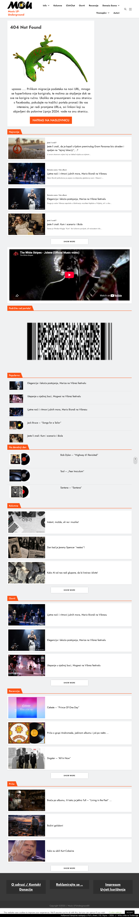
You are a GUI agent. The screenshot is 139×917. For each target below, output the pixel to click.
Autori (116, 12)
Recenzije (93, 5)
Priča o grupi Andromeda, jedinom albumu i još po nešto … (78, 733)
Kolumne (57, 5)
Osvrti (82, 5)
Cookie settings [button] (115, 912)
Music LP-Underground (16, 13)
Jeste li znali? (51, 142)
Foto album (63, 170)
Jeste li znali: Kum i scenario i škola (65, 224)
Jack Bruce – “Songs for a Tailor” (44, 422)
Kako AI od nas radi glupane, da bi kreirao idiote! (72, 572)
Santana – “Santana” (71, 487)
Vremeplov (101, 12)
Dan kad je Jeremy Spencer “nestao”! (66, 547)
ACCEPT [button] (130, 912)
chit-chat (70, 5)
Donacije (26, 889)
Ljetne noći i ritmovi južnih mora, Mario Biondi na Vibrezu (77, 173)
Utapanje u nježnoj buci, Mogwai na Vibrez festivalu (54, 396)
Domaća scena (109, 5)
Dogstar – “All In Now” (59, 758)
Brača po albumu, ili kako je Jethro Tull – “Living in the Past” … (79, 800)
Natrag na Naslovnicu (51, 120)
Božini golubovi (55, 825)
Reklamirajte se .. (69, 884)
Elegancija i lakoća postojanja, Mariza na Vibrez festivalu (76, 199)
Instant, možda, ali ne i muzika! (63, 522)
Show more (69, 241)
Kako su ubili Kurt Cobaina (60, 851)
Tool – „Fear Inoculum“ (72, 471)
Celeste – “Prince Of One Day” (63, 707)
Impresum (113, 884)
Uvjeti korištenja (112, 889)
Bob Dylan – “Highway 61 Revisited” (79, 455)
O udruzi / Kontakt (26, 884)
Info (45, 5)
